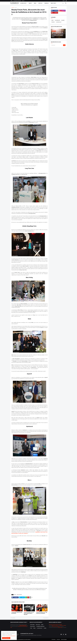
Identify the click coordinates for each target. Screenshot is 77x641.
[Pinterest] (28, 597)
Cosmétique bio (57, 20)
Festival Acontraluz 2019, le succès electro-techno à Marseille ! (29, 613)
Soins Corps (38, 624)
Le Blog (11, 0)
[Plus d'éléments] (32, 597)
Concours (58, 639)
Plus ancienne (45, 617)
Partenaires (53, 639)
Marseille (46, 3)
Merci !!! (23, 0)
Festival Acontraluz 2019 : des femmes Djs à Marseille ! (41, 613)
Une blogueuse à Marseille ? (17, 0)
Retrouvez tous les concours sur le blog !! (55, 624)
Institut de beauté (19, 594)
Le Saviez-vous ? (23, 3)
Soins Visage (32, 624)
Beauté (30, 3)
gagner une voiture (55, 625)
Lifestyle (40, 3)
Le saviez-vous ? (39, 628)
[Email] (30, 597)
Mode (35, 3)
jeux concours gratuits (56, 626)
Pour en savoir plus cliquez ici (11, 635)
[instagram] (64, 1)
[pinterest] (66, 1)
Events (16, 7)
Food (31, 628)
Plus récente (13, 617)
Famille (45, 628)
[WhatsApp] (26, 597)
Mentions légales (64, 639)
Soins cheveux (32, 626)
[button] (63, 3)
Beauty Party (53, 3)
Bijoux (34, 628)
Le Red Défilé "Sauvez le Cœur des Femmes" (16, 613)
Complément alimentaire (40, 626)
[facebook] (63, 1)
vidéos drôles (60, 627)
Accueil (12, 7)
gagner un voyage (63, 625)
